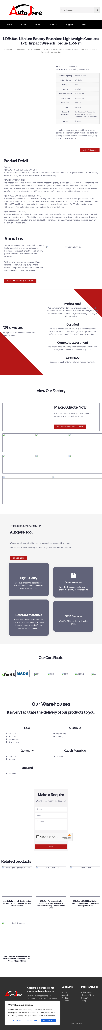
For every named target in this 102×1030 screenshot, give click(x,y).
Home (9, 24)
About (23, 24)
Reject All (32, 1021)
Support (69, 24)
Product (38, 24)
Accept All (48, 1021)
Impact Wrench (34, 49)
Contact (53, 24)
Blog (83, 24)
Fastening (22, 49)
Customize (16, 1021)
